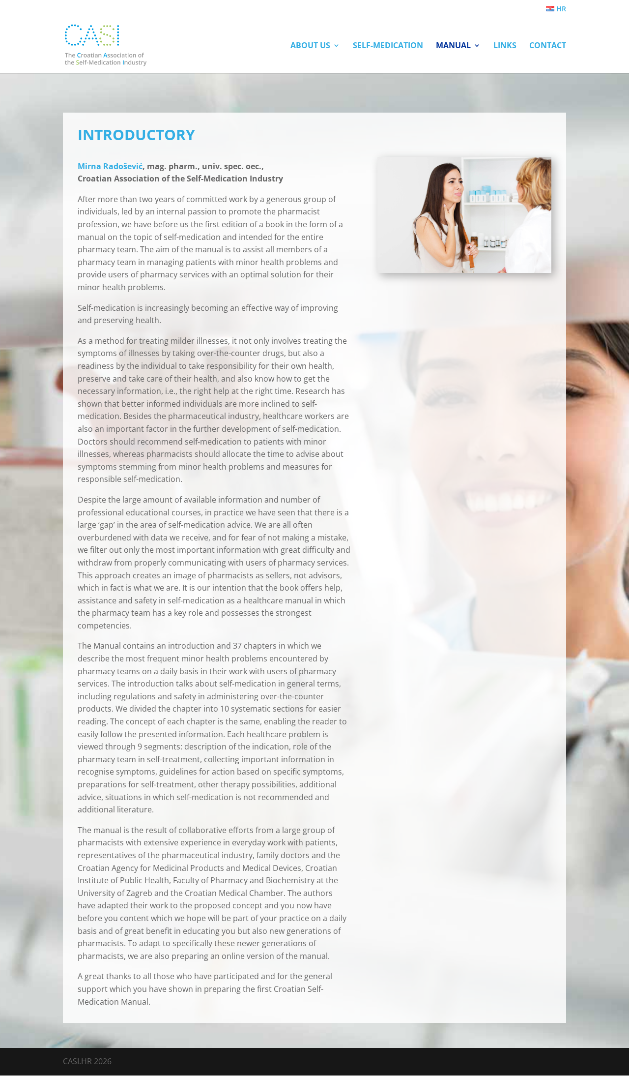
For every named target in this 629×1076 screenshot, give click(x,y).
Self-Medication (388, 46)
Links (504, 46)
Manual (453, 46)
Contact (547, 46)
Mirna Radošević (110, 166)
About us (310, 46)
